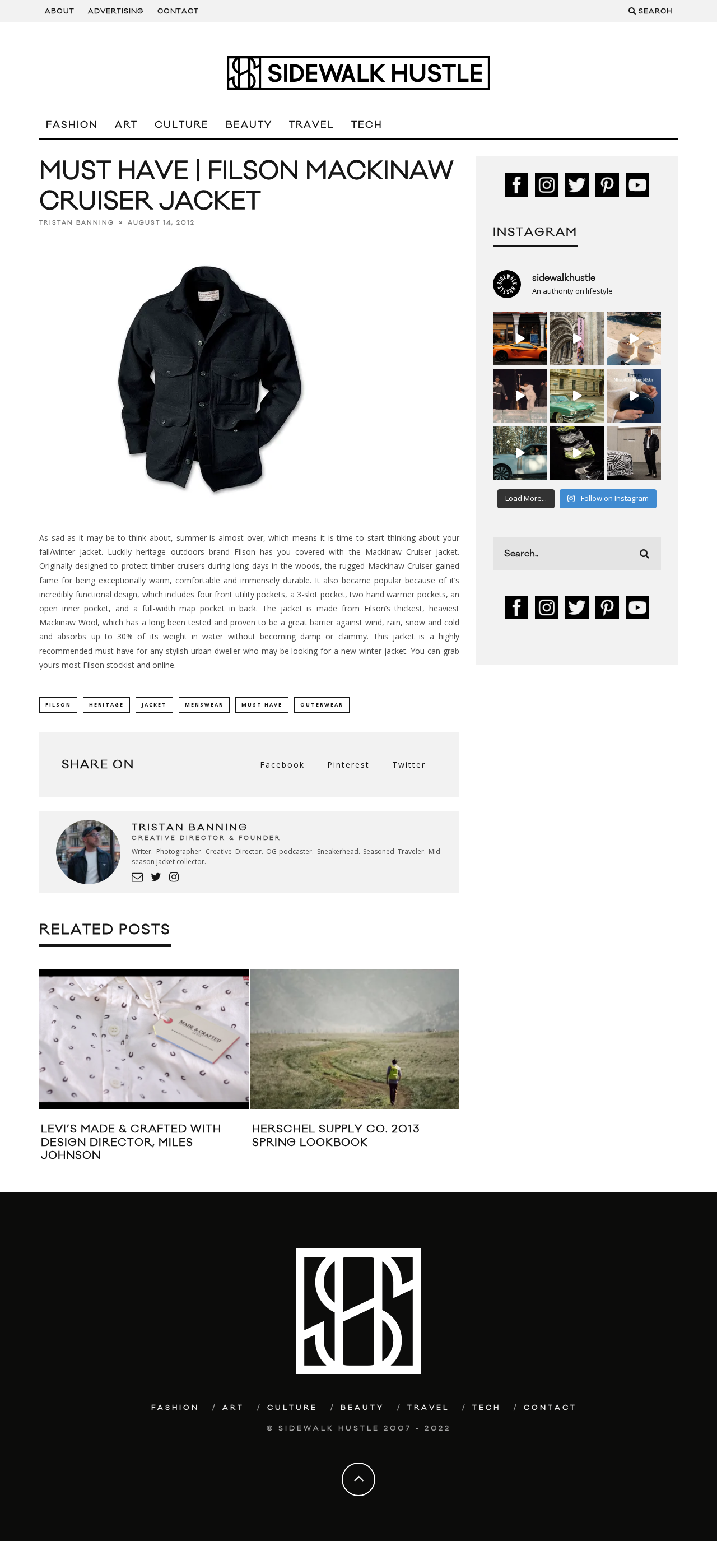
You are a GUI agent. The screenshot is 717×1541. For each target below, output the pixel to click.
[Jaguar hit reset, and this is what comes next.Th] (634, 453)
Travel (311, 125)
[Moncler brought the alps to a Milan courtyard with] (577, 396)
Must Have (261, 704)
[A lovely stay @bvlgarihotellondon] (520, 338)
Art (126, 125)
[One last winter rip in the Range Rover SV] (520, 453)
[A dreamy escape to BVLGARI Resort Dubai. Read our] (634, 338)
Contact (178, 11)
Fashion (72, 125)
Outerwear (321, 704)
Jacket (154, 704)
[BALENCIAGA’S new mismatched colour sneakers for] (577, 453)
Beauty (249, 125)
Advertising (116, 11)
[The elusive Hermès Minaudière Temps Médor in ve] (634, 396)
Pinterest (348, 764)
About (60, 11)
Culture (182, 125)
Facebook (282, 764)
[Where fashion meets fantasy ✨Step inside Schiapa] (577, 338)
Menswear (204, 704)
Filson (58, 704)
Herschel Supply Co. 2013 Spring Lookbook (336, 1135)
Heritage (106, 704)
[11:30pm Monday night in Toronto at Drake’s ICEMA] (520, 396)
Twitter (409, 764)
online (163, 665)
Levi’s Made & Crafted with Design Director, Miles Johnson (131, 1142)
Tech (367, 125)
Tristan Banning (76, 223)
